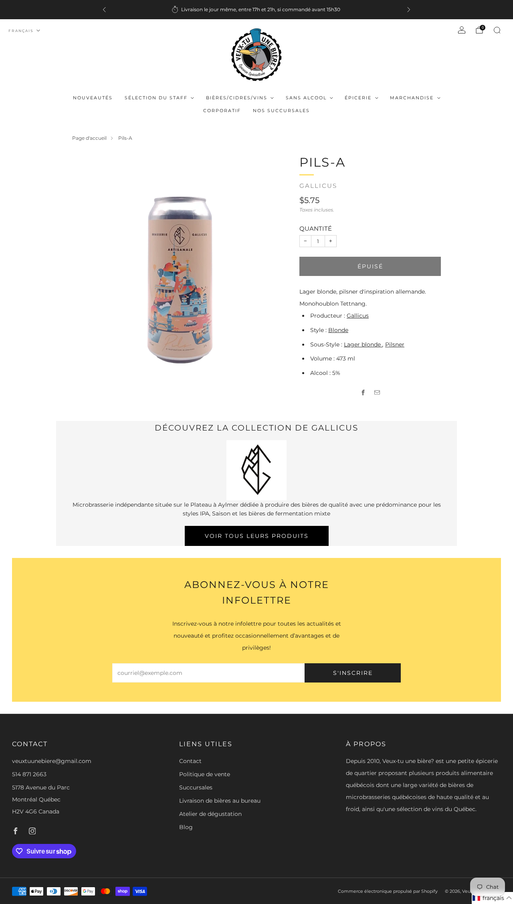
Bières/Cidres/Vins (236, 98)
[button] (492, 898)
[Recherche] (497, 30)
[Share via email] (377, 393)
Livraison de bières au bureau (220, 800)
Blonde (338, 330)
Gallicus (318, 185)
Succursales (195, 787)
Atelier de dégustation (210, 813)
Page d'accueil (89, 138)
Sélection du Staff (156, 98)
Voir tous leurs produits (257, 536)
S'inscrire (353, 672)
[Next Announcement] (409, 9)
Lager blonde (363, 344)
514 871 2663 (29, 774)
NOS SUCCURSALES (281, 110)
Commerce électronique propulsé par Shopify (388, 891)
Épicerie (358, 98)
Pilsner (394, 344)
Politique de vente (204, 774)
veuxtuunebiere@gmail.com (51, 761)
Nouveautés (93, 98)
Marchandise (412, 98)
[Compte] (462, 30)
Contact (190, 761)
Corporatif (222, 110)
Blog (186, 827)
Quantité (315, 228)
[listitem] (256, 9)
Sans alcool (306, 98)
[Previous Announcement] (104, 9)
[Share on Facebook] (363, 393)
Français (21, 30)
